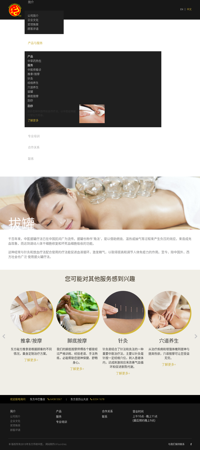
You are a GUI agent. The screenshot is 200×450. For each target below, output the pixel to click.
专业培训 (61, 421)
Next (196, 336)
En (182, 9)
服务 (59, 416)
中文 (189, 9)
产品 (59, 411)
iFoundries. (61, 444)
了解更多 (33, 120)
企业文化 (15, 420)
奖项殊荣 (15, 425)
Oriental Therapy (15, 10)
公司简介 (15, 416)
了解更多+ (31, 360)
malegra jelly (9, 263)
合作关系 (107, 411)
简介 (13, 411)
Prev (3, 336)
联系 (104, 416)
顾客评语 (15, 429)
